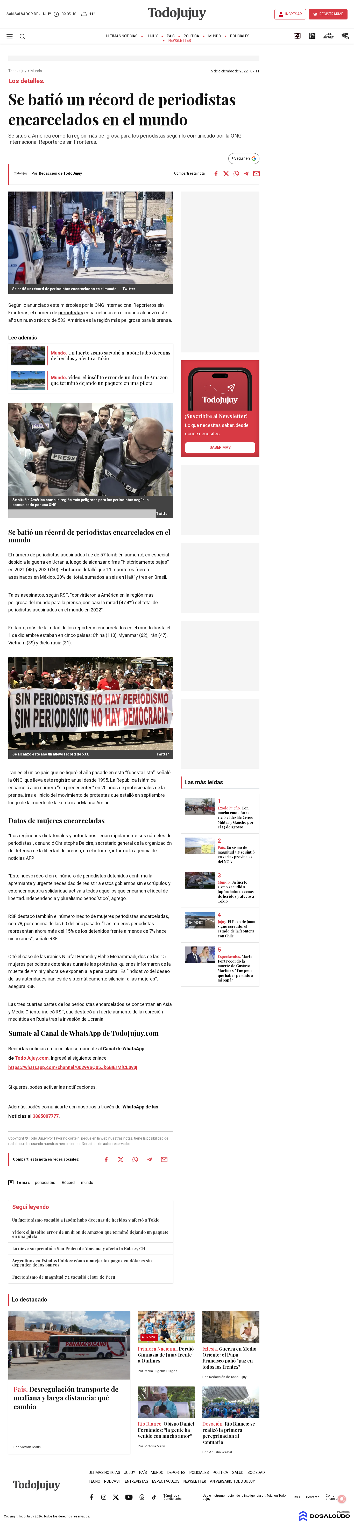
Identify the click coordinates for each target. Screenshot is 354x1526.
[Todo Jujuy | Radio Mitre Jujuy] (328, 38)
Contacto (312, 1497)
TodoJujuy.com (32, 1058)
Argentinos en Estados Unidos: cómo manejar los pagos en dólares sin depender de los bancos (82, 1263)
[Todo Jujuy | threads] (142, 1497)
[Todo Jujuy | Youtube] (129, 1497)
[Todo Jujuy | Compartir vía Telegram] (246, 174)
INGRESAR (293, 14)
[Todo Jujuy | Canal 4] (297, 38)
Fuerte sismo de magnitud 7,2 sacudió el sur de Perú (63, 1277)
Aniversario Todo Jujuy (232, 1481)
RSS (297, 1497)
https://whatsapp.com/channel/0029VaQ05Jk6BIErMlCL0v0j (72, 1067)
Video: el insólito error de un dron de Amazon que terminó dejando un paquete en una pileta (90, 1234)
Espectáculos (166, 1481)
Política (191, 36)
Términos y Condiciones (173, 1497)
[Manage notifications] (342, 1499)
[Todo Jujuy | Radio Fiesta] (346, 38)
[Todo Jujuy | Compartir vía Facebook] (216, 174)
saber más (220, 447)
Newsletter (179, 40)
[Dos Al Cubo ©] (324, 1520)
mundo (87, 1183)
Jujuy (152, 36)
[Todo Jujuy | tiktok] (154, 1497)
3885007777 (46, 1116)
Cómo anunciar (332, 1497)
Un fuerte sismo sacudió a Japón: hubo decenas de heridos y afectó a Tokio (86, 1220)
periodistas (70, 312)
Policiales (240, 36)
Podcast (112, 1481)
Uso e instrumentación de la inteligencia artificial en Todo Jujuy (244, 1497)
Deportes (176, 1472)
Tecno (94, 1481)
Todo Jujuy (17, 71)
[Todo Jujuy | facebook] (91, 1497)
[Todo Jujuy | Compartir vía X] (226, 174)
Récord (68, 1183)
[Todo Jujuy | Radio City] (312, 38)
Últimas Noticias (122, 36)
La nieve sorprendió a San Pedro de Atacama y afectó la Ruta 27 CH (78, 1248)
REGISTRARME (331, 14)
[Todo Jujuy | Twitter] (116, 1497)
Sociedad (256, 1472)
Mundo (214, 36)
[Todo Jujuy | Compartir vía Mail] (256, 174)
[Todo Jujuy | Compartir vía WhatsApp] (236, 174)
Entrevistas (136, 1481)
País (171, 36)
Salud (238, 1472)
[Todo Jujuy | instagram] (104, 1497)
